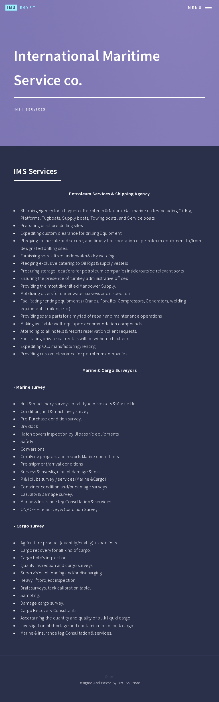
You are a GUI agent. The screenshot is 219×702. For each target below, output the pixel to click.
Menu (195, 7)
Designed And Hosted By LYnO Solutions (110, 682)
